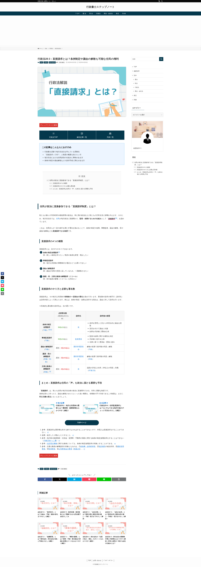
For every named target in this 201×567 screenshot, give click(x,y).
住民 (57, 219)
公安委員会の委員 (65, 449)
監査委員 (78, 339)
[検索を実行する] (161, 59)
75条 (47, 340)
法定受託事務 (52, 443)
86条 (46, 372)
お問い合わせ (97, 560)
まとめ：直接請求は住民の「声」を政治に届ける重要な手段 (73, 189)
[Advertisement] (100, 31)
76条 (47, 349)
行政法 (46, 62)
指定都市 (102, 446)
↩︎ (48, 432)
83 (90, 359)
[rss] (159, 1)
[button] (45, 479)
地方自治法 (52, 62)
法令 (41, 62)
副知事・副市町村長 (87, 446)
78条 (90, 349)
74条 (45, 330)
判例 (135, 100)
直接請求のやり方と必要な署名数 (64, 186)
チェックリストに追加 (48, 125)
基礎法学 (137, 71)
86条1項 (77, 449)
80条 (46, 359)
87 (90, 370)
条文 (135, 95)
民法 (136, 83)
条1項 (93, 370)
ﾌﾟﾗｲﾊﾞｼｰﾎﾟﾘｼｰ (108, 560)
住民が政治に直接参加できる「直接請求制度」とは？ (69, 180)
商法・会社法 (139, 91)
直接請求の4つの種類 (60, 183)
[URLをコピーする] (119, 479)
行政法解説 (61, 62)
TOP (135, 67)
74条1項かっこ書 (50, 440)
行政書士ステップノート (100, 7)
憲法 (136, 79)
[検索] (162, 1)
